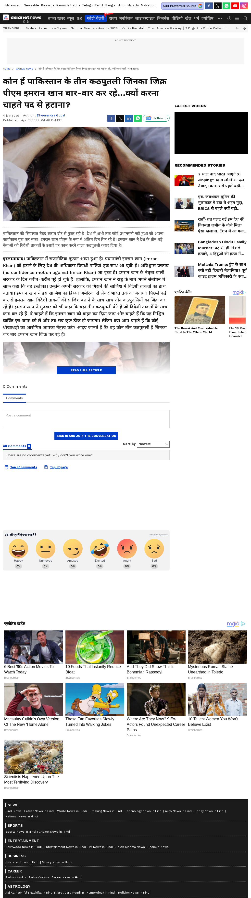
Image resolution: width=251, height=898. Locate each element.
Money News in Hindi (57, 862)
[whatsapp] (226, 5)
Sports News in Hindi (20, 831)
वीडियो (177, 18)
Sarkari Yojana (38, 877)
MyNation (148, 5)
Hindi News (13, 811)
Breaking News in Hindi (106, 811)
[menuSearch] (246, 18)
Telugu (87, 5)
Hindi (121, 5)
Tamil (99, 5)
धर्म (196, 18)
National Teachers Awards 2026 (94, 28)
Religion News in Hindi (134, 892)
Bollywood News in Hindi (23, 847)
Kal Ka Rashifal (133, 28)
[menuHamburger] (237, 18)
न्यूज (70, 18)
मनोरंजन (126, 18)
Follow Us (161, 118)
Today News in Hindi (209, 811)
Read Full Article (86, 370)
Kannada (47, 5)
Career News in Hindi (66, 877)
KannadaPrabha (68, 5)
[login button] (230, 18)
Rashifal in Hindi (41, 892)
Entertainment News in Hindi (65, 847)
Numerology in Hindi (101, 892)
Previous (237, 28)
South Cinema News (130, 847)
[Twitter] (218, 5)
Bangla (110, 5)
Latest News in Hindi (39, 811)
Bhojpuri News (158, 847)
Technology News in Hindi (143, 811)
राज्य (113, 18)
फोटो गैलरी (95, 18)
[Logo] (24, 18)
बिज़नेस (163, 18)
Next (244, 28)
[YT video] (235, 5)
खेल (188, 18)
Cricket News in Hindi (54, 831)
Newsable (31, 5)
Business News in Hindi (22, 862)
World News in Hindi (72, 811)
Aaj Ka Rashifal (16, 892)
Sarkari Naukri (15, 877)
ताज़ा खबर (56, 18)
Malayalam (13, 5)
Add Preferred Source (180, 6)
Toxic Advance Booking (164, 28)
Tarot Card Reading (70, 892)
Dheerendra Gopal (51, 115)
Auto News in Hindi (178, 811)
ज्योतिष (207, 18)
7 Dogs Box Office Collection (207, 28)
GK (79, 18)
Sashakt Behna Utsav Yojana (46, 28)
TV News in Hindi (100, 847)
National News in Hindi (21, 816)
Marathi (133, 5)
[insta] (244, 5)
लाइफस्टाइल (145, 18)
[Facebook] (209, 5)
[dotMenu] (220, 18)
